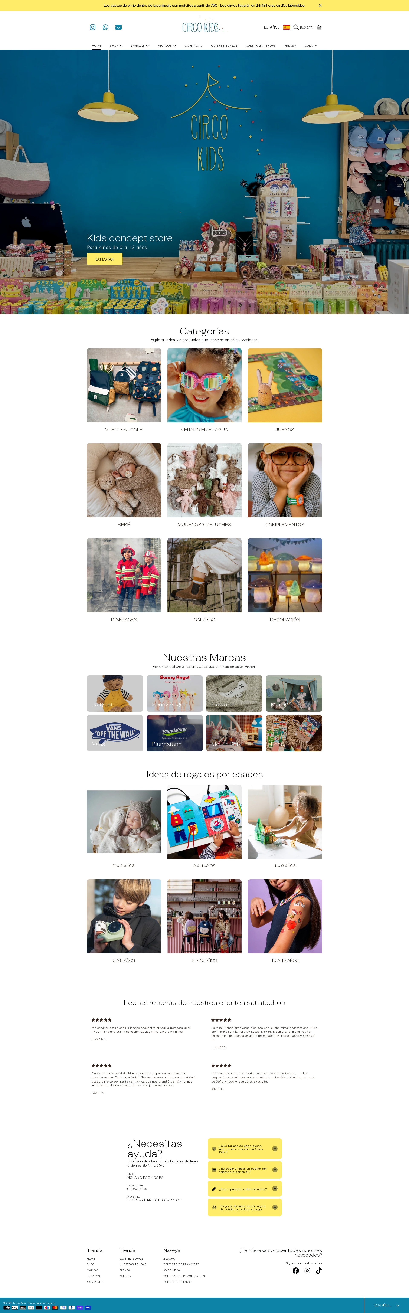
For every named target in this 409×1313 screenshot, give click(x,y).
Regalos (165, 45)
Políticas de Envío (177, 1282)
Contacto (95, 1282)
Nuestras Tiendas (133, 1264)
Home (91, 1258)
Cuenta (125, 1276)
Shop (114, 45)
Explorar (104, 259)
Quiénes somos (131, 1258)
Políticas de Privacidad (181, 1264)
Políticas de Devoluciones (184, 1276)
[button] (303, 27)
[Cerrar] (320, 5)
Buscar (169, 1258)
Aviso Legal (172, 1270)
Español (271, 27)
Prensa (125, 1270)
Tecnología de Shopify (41, 1302)
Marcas (138, 45)
